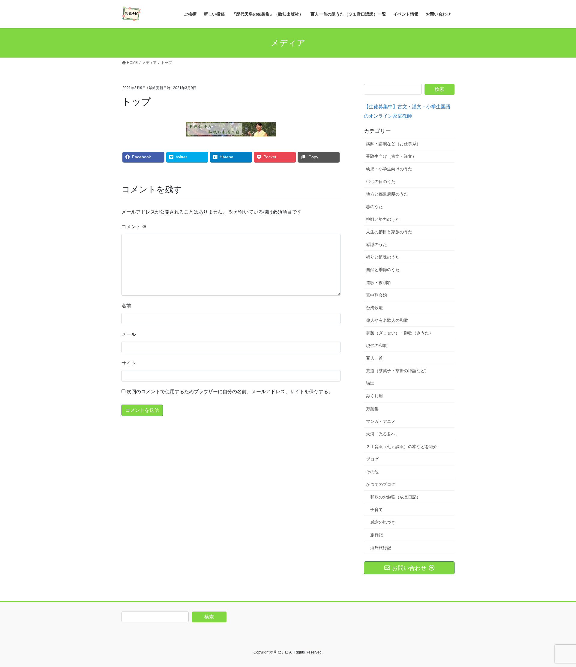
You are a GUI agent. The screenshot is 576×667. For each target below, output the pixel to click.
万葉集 (372, 408)
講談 (370, 383)
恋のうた (374, 206)
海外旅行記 (380, 547)
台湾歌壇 (374, 307)
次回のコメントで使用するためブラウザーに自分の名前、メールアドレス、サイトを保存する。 (230, 391)
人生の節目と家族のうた (389, 231)
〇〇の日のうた (380, 181)
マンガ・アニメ (380, 421)
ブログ (372, 459)
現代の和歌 (376, 345)
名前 (126, 305)
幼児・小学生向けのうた (389, 168)
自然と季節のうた (383, 269)
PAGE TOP (557, 641)
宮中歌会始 (376, 295)
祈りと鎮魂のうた (383, 257)
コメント (134, 226)
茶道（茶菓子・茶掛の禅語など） (397, 370)
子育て (376, 509)
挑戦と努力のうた (383, 219)
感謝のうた (376, 244)
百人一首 (374, 358)
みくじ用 (374, 395)
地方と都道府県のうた (387, 194)
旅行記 (376, 534)
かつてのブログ (380, 484)
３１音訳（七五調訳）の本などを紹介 (401, 446)
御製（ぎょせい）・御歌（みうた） (399, 333)
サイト (129, 363)
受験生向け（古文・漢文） (391, 156)
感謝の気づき (382, 522)
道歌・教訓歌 (378, 282)
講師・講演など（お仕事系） (393, 143)
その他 (372, 471)
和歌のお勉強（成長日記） (395, 497)
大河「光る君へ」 (383, 434)
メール (129, 334)
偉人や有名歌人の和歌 (387, 320)
